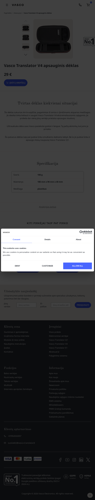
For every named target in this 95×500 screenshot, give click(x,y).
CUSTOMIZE (47, 266)
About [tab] (78, 239)
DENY (17, 266)
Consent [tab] (16, 239)
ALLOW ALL (77, 266)
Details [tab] (48, 239)
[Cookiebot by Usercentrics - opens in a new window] (81, 232)
